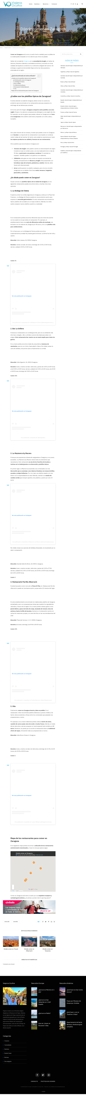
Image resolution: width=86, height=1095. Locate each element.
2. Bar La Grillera (17, 83)
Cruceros (6, 1041)
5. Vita (14, 88)
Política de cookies (48, 1081)
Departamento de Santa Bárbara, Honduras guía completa (74, 1024)
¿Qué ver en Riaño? (44, 1013)
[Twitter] (43, 1075)
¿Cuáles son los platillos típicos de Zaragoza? (23, 78)
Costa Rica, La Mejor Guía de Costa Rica (70, 96)
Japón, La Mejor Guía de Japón (68, 122)
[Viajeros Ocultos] (12, 4)
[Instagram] (49, 1075)
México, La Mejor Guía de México (69, 132)
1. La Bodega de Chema (18, 81)
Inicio (30, 4)
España (15, 921)
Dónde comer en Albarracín (29, 950)
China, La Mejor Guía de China (68, 86)
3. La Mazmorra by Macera (19, 85)
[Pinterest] (4, 64)
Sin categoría (7, 1061)
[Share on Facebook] (4, 55)
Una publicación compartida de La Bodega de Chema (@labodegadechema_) (33, 322)
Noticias (6, 1057)
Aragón (7, 921)
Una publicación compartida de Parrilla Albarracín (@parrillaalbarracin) (33, 700)
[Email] (4, 68)
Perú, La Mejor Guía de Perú (67, 142)
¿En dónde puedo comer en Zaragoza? (22, 80)
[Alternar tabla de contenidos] (38, 75)
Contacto (54, 4)
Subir (43, 1091)
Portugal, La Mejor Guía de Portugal (69, 146)
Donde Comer (43, 23)
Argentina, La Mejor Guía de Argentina (70, 71)
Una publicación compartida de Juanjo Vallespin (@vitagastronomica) (33, 822)
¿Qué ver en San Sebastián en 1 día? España (44, 1002)
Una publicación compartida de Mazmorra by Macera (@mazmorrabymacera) (33, 542)
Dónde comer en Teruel (11, 949)
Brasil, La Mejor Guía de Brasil (68, 82)
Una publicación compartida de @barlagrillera (33, 437)
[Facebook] (37, 1075)
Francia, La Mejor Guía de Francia (69, 112)
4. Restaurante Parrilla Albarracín (21, 87)
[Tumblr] (4, 72)
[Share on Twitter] (4, 59)
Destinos (36, 4)
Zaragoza (26, 61)
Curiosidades (7, 1045)
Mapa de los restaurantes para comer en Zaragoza (25, 90)
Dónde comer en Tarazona (48, 950)
